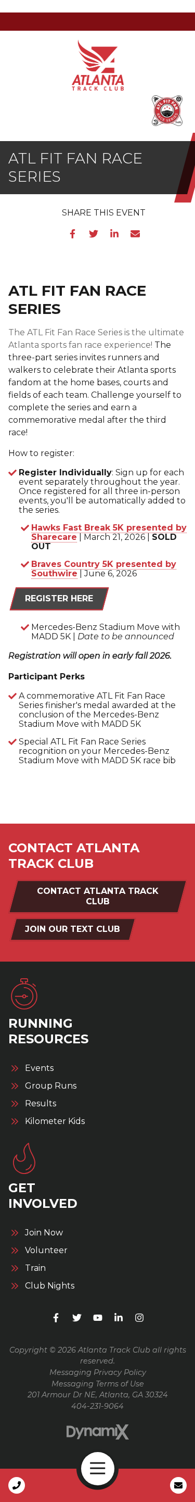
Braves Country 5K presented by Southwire (103, 568)
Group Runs (50, 1086)
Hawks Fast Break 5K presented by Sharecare (109, 532)
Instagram (139, 1317)
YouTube (97, 1317)
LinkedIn (114, 233)
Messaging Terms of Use (97, 1384)
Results (40, 1103)
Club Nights (49, 1286)
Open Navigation (97, 1468)
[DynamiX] (98, 1432)
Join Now (44, 1233)
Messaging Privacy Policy (97, 1372)
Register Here (59, 598)
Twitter (93, 233)
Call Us (16, 1485)
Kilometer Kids (55, 1121)
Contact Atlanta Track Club (98, 896)
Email (135, 233)
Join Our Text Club (72, 929)
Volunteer (46, 1250)
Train (35, 1268)
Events (39, 1068)
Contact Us (178, 1485)
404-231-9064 (97, 1406)
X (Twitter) (77, 1317)
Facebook (72, 233)
